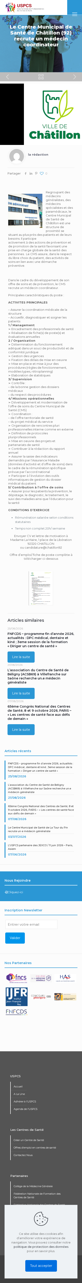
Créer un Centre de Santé (29, 1140)
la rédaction (38, 154)
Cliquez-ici (15, 892)
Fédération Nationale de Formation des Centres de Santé (37, 1195)
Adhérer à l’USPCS (25, 1101)
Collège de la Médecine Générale (33, 1186)
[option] (17, 979)
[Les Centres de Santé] (25, 7)
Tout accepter (41, 1266)
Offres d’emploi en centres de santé (35, 1147)
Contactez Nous (23, 1155)
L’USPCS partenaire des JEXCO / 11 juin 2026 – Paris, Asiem (40, 847)
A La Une (19, 1094)
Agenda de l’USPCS (25, 1109)
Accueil (18, 1086)
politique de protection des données (41, 1246)
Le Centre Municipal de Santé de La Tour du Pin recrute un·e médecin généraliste (38, 829)
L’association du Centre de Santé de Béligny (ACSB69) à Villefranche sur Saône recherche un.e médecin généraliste (38, 676)
